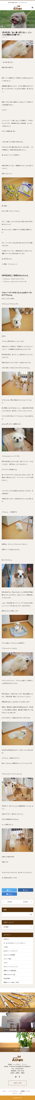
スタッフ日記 (7, 958)
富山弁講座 (7, 978)
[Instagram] (16, 1077)
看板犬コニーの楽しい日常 (11, 982)
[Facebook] (19, 1077)
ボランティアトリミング (11, 966)
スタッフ (15, 1093)
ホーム (4, 1091)
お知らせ (6, 939)
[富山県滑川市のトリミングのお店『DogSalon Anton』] (17, 1058)
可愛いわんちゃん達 (9, 974)
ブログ (5, 962)
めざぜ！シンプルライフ (11, 951)
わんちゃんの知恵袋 (9, 955)
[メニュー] (32, 7)
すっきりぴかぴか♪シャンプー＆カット (15, 943)
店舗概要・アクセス (25, 1091)
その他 (5, 947)
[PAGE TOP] (17, 990)
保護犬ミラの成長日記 (10, 970)
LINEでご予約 (17, 1083)
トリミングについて (13, 1091)
